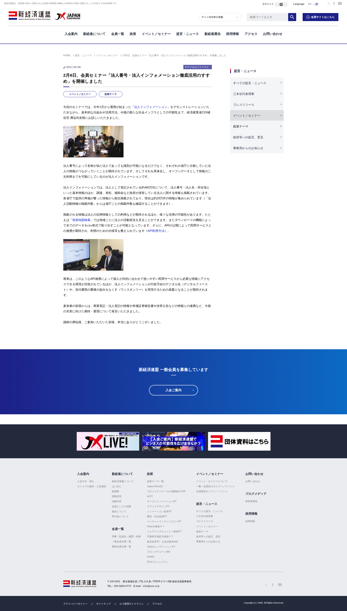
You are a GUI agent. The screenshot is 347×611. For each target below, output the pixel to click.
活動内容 (116, 501)
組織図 (115, 491)
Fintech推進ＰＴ (156, 526)
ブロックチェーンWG (158, 551)
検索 (292, 17)
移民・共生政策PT (157, 516)
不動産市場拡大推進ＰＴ (160, 536)
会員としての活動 (121, 506)
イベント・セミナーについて (212, 481)
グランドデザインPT (158, 506)
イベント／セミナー (156, 34)
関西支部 (116, 496)
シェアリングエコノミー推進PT (164, 531)
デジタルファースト (198, 67)
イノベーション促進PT (159, 511)
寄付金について (120, 516)
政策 (133, 34)
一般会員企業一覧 (121, 541)
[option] (108, 441)
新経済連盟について (123, 481)
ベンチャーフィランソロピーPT (164, 521)
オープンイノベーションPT (162, 501)
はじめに (116, 486)
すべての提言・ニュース (249, 83)
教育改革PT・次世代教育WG (162, 541)
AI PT (150, 496)
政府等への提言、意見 (248, 137)
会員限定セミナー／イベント (212, 491)
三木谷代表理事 (243, 94)
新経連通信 (212, 34)
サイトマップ (103, 603)
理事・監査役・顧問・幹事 (126, 536)
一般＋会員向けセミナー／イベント (215, 486)
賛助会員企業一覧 (121, 546)
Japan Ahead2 (155, 486)
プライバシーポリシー (75, 603)
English (309, 4)
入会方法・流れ (85, 481)
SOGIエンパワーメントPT (161, 546)
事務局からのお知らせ (248, 148)
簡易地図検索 (81, 220)
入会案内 (71, 34)
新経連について (94, 34)
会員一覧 (117, 34)
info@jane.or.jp (151, 586)
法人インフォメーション (150, 107)
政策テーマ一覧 (155, 481)
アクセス (251, 34)
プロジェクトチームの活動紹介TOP (166, 491)
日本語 (316, 4)
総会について (119, 511)
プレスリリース (243, 104)
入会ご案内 (173, 390)
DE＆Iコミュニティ (157, 561)
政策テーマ (111, 94)
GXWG (150, 556)
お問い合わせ (272, 34)
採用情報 (232, 34)
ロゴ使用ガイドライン (131, 603)
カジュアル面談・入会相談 (91, 486)
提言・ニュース (187, 34)
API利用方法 (156, 230)
